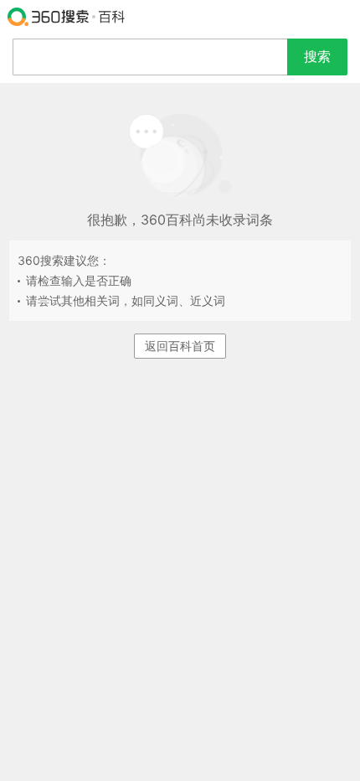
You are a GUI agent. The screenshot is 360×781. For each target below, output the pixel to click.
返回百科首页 (180, 346)
